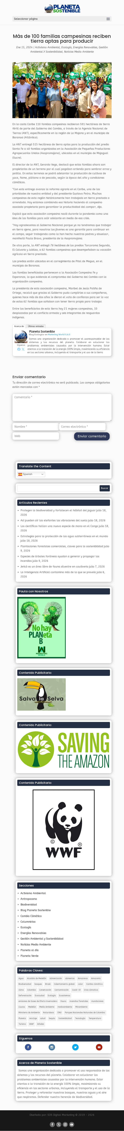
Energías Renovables (85, 47)
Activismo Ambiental (47, 47)
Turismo (22, 1024)
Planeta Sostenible (42, 331)
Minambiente (81, 1007)
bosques (38, 984)
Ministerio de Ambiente (29, 1012)
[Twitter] (23, 349)
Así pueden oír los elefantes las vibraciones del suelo (54, 520)
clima (21, 990)
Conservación (45, 990)
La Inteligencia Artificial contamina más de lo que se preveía (58, 572)
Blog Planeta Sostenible (36, 910)
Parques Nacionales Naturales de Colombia (85, 1012)
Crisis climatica (91, 990)
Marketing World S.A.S (59, 334)
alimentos (69, 978)
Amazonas (83, 978)
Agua (21, 978)
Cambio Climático (31, 916)
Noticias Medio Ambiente (79, 51)
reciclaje (33, 1018)
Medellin (32, 1007)
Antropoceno (29, 898)
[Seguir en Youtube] (71, 1124)
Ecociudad (39, 995)
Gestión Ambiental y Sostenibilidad (42, 938)
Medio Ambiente (46, 1007)
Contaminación (62, 990)
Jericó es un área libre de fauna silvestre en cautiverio (54, 566)
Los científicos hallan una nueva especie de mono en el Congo (59, 526)
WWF (31, 1024)
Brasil (48, 984)
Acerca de (19, 326)
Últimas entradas (36, 326)
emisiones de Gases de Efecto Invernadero (38, 1001)
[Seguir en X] (58, 1124)
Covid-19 (76, 990)
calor (80, 984)
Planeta (22, 1018)
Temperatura (95, 1018)
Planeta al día (30, 950)
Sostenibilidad (65, 1018)
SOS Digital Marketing (60, 1114)
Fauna (63, 1001)
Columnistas (28, 921)
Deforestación (25, 995)
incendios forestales (79, 1001)
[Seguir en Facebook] (52, 1124)
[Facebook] (19, 349)
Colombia (31, 990)
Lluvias (22, 1007)
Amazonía (96, 978)
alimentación (56, 978)
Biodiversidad (29, 904)
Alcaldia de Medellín (36, 978)
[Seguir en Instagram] (65, 1124)
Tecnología (80, 1018)
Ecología (66, 47)
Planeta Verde (29, 955)
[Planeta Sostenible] (21, 340)
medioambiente (65, 1007)
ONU (59, 1012)
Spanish (27, 474)
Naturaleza (48, 1012)
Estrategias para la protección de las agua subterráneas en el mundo (64, 536)
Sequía (52, 1018)
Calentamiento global (64, 984)
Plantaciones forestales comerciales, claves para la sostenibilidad (62, 546)
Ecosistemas (64, 995)
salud (42, 1018)
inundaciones (97, 1001)
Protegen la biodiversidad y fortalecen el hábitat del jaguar (58, 510)
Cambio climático (94, 984)
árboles (40, 1024)
